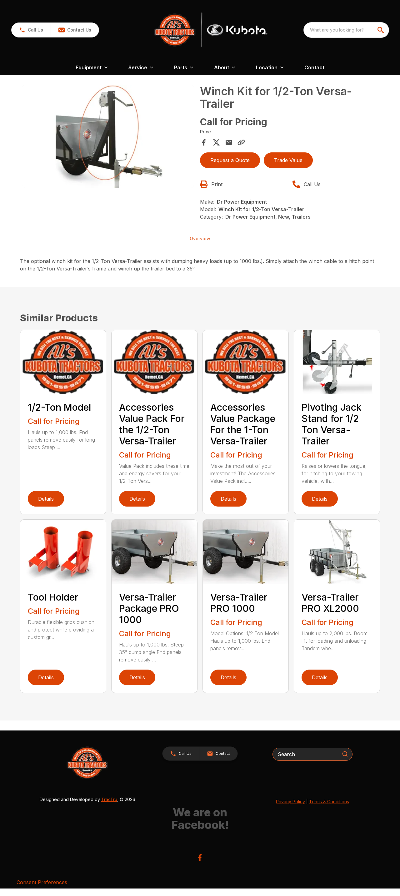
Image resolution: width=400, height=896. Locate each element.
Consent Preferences (42, 882)
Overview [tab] (200, 238)
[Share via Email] (228, 142)
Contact (314, 67)
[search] (381, 30)
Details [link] (46, 499)
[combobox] (346, 29)
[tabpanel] (108, 137)
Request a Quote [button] (230, 160)
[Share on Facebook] (204, 142)
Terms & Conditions (329, 801)
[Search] (345, 754)
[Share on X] (216, 142)
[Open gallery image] (108, 136)
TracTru (109, 799)
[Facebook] (200, 857)
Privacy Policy (290, 801)
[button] (31, 30)
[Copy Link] (241, 142)
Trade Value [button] (288, 160)
